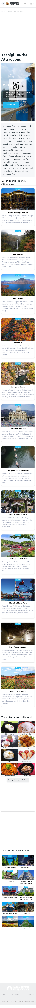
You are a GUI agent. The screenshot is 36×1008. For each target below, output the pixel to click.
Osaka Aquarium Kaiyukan (9, 897)
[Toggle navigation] (3, 4)
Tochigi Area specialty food (18, 780)
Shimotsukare (27, 776)
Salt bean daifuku (9, 748)
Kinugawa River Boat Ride (18, 471)
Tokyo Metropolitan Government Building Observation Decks (26, 882)
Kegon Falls (18, 255)
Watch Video (11, 105)
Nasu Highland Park (18, 603)
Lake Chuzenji (18, 299)
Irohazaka (18, 343)
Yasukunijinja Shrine (10, 867)
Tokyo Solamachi (26, 867)
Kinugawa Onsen (17, 387)
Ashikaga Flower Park (18, 559)
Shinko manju (9, 734)
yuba (9, 762)
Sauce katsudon (9, 776)
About (4, 994)
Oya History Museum (18, 647)
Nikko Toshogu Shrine (18, 213)
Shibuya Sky (26, 913)
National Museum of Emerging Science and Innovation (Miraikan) (26, 898)
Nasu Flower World (18, 691)
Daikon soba (26, 734)
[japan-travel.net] (12, 4)
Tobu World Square (17, 429)
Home (3, 11)
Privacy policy (16, 994)
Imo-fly (26, 748)
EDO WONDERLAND (18, 515)
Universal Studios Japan (10, 913)
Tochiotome (26, 762)
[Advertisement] (18, 33)
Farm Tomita (10, 928)
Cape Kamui (26, 928)
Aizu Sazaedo (10, 881)
